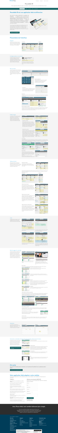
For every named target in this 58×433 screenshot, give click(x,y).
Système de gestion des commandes (13, 421)
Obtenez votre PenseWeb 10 (15, 32)
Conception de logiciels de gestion (13, 423)
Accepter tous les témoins (37, 430)
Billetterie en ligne (12, 422)
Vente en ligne (12, 419)
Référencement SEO (12, 429)
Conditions (30, 422)
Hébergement (12, 428)
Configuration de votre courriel (24, 422)
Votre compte (21, 420)
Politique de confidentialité (24, 432)
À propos (30, 419)
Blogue (30, 421)
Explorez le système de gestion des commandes (15, 348)
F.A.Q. (20, 419)
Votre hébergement (22, 421)
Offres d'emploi (31, 420)
